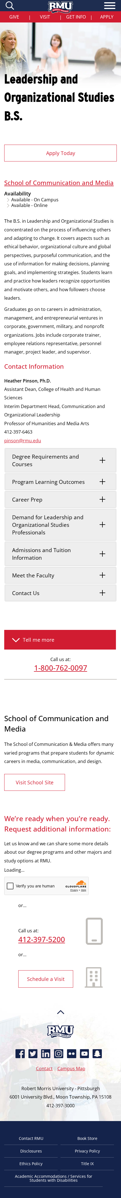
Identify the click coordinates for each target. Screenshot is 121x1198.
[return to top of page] (60, 1023)
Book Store (87, 1138)
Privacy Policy (87, 1151)
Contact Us (25, 593)
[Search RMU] (10, 5)
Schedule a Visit (45, 979)
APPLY (106, 17)
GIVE (14, 17)
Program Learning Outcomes (48, 482)
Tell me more (38, 639)
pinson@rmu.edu (22, 441)
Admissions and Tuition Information (41, 553)
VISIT (45, 17)
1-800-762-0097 (60, 668)
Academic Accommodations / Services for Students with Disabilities (53, 1178)
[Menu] (109, 6)
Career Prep (27, 499)
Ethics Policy (30, 1163)
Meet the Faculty (33, 575)
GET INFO (76, 17)
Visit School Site (34, 782)
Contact (44, 1068)
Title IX (87, 1163)
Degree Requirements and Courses (45, 460)
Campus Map (71, 1068)
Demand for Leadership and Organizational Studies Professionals (48, 524)
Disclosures (31, 1151)
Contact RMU (31, 1138)
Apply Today (60, 153)
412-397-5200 (41, 939)
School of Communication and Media (59, 182)
